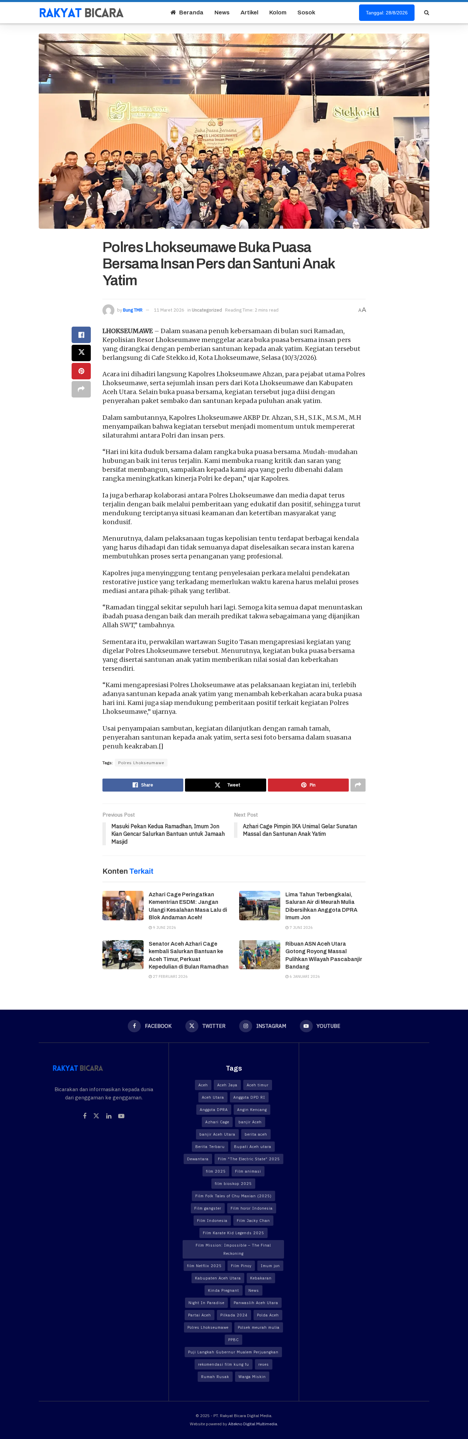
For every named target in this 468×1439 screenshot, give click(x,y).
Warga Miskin (252, 1376)
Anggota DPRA (214, 1109)
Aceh (203, 1085)
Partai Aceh (199, 1315)
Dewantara (198, 1159)
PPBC (233, 1339)
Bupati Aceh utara (252, 1146)
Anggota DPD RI (249, 1097)
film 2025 (216, 1171)
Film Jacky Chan (253, 1220)
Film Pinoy (241, 1265)
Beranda (191, 12)
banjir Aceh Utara (217, 1134)
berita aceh (256, 1134)
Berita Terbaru (210, 1146)
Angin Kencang (252, 1109)
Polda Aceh (268, 1315)
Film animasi (248, 1171)
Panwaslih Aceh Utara (256, 1302)
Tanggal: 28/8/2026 (387, 12)
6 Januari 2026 (304, 976)
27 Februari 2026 (170, 976)
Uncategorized (207, 310)
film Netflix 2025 (204, 1265)
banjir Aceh (250, 1122)
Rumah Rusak (215, 1376)
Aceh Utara (213, 1097)
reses (263, 1364)
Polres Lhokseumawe (141, 762)
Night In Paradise (206, 1302)
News (222, 12)
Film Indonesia (212, 1220)
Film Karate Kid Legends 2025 (233, 1232)
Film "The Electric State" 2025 (249, 1159)
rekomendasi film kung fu (223, 1364)
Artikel (249, 12)
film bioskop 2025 (233, 1183)
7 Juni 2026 (300, 927)
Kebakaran (261, 1278)
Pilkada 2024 (234, 1315)
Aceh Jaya (227, 1085)
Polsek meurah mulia (259, 1327)
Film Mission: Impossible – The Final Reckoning (233, 1249)
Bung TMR (133, 310)
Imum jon (270, 1265)
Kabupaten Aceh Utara (218, 1278)
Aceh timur (258, 1085)
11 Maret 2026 (169, 310)
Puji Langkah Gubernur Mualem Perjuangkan (233, 1352)
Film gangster (207, 1208)
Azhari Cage (217, 1122)
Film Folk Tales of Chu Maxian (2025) (233, 1196)
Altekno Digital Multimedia (252, 1423)
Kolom (277, 12)
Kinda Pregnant (223, 1290)
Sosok (306, 12)
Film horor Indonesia (252, 1208)
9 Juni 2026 (164, 927)
